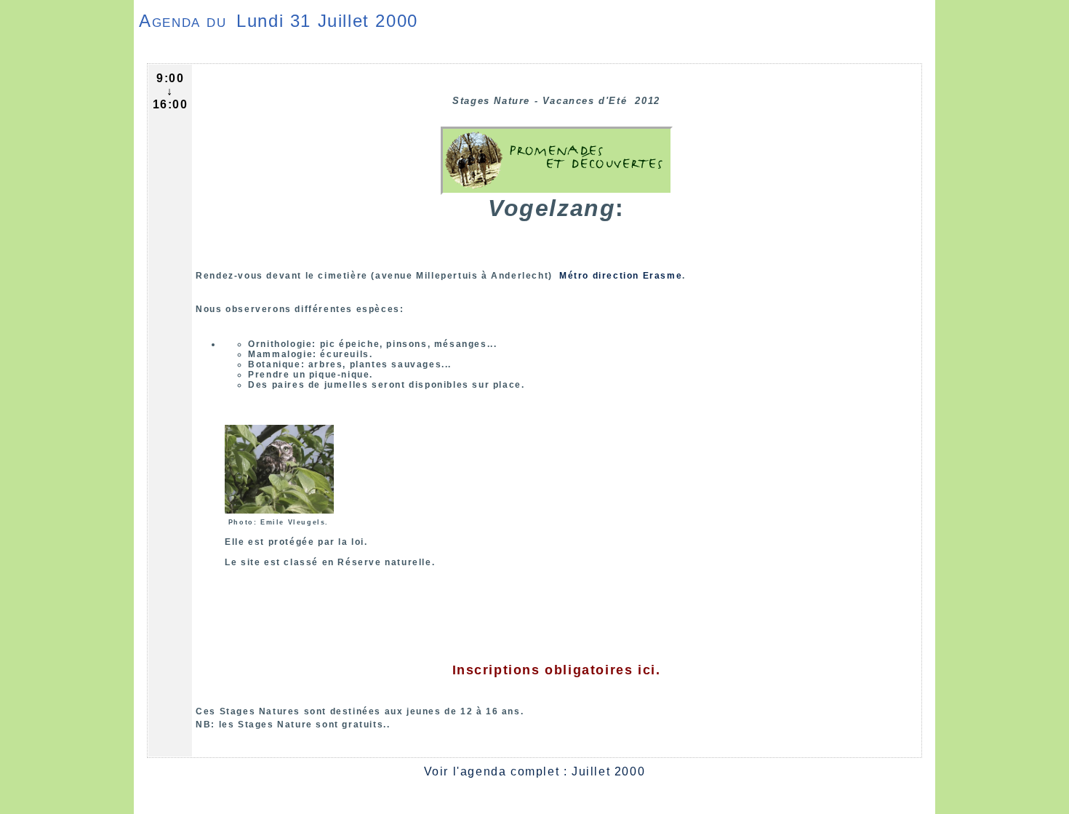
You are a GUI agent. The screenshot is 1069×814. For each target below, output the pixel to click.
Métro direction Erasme (619, 276)
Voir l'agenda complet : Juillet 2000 (535, 771)
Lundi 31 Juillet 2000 (327, 21)
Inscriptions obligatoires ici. (556, 670)
